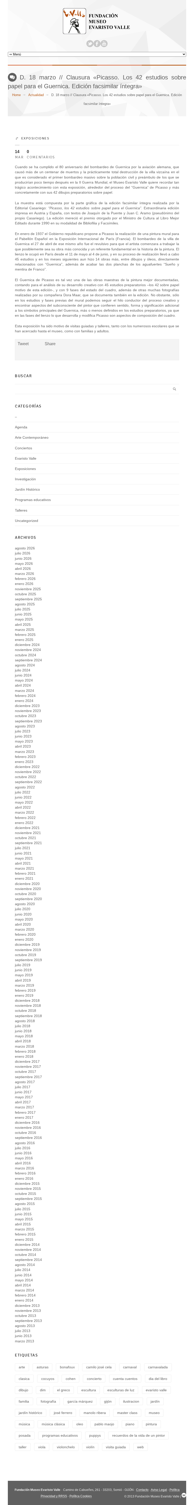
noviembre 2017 (28, 1067)
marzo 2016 (24, 1168)
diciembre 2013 (27, 1306)
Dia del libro (158, 1379)
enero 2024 (24, 701)
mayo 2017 (24, 1097)
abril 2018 (23, 1041)
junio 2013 (23, 1336)
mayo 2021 (24, 858)
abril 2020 (23, 924)
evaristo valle (156, 1390)
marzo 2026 (24, 574)
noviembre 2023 (28, 711)
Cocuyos (47, 1379)
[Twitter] (89, 43)
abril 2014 (23, 1285)
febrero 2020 (25, 934)
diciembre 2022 (27, 767)
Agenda (21, 427)
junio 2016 (23, 1153)
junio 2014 (23, 1275)
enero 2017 (24, 1117)
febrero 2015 (25, 1234)
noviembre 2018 (28, 1006)
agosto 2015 (25, 1204)
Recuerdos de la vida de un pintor (138, 1435)
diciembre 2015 (27, 1184)
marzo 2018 (24, 1046)
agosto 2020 (25, 904)
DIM (43, 1390)
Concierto (94, 1379)
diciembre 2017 (27, 1061)
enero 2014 (24, 1300)
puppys (95, 1435)
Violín (90, 1447)
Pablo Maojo (104, 1424)
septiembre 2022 (28, 782)
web (140, 1447)
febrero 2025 (25, 635)
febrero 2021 (25, 873)
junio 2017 (23, 1092)
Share (50, 344)
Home (16, 95)
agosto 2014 (25, 1265)
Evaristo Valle (25, 458)
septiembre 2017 (28, 1077)
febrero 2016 (25, 1173)
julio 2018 (22, 1026)
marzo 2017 (24, 1107)
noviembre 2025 (28, 589)
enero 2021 (24, 878)
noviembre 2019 (28, 950)
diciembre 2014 (27, 1245)
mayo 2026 (24, 564)
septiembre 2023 (28, 721)
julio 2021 (22, 848)
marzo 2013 (24, 1341)
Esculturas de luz (120, 1390)
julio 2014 (22, 1270)
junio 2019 (23, 970)
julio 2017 (22, 1087)
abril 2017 (23, 1102)
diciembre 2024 (27, 645)
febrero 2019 (25, 990)
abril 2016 (23, 1163)
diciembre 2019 (27, 944)
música (24, 1424)
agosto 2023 (25, 726)
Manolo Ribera (95, 1413)
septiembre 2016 (28, 1138)
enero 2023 (24, 762)
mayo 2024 (24, 680)
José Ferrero (63, 1413)
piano (130, 1424)
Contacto (142, 1489)
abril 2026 (23, 569)
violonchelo (66, 1447)
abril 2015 (23, 1224)
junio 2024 (23, 675)
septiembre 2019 (28, 960)
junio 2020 (23, 914)
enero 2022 (24, 823)
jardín (155, 1401)
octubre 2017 (25, 1072)
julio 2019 (22, 965)
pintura (151, 1424)
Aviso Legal (159, 1489)
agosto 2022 (25, 787)
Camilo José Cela (99, 1367)
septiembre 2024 (28, 660)
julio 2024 (22, 670)
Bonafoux (67, 1367)
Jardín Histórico (27, 489)
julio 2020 (22, 909)
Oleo (79, 1424)
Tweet (23, 344)
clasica (24, 1379)
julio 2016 (22, 1148)
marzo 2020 (24, 929)
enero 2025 (24, 640)
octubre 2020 (25, 894)
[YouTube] (104, 43)
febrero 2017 (25, 1112)
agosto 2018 (25, 1021)
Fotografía (48, 1401)
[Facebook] (97, 43)
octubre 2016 (25, 1133)
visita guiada (116, 1447)
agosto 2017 (25, 1082)
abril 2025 (23, 625)
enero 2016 (24, 1178)
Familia (24, 1401)
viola (41, 1447)
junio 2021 (23, 853)
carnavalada (158, 1367)
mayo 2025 (24, 619)
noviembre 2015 (28, 1189)
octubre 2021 (25, 838)
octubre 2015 (25, 1194)
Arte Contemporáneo (31, 437)
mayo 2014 (24, 1280)
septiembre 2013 (28, 1321)
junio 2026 (23, 558)
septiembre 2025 (28, 599)
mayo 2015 (24, 1219)
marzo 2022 (24, 812)
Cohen (71, 1379)
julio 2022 (22, 792)
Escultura (88, 1390)
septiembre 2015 (28, 1199)
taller (23, 1447)
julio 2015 (22, 1209)
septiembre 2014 (28, 1260)
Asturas (42, 1367)
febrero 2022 (25, 818)
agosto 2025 (25, 604)
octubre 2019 (25, 955)
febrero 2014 (25, 1295)
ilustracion (131, 1401)
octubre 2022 (25, 777)
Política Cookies (80, 1496)
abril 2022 (23, 807)
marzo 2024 (24, 691)
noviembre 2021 (28, 833)
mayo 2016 (24, 1158)
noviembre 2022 (28, 772)
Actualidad (36, 95)
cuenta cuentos (125, 1379)
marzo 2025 (24, 630)
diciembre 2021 (27, 828)
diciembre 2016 (27, 1122)
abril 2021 (23, 863)
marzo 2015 (24, 1229)
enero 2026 (24, 584)
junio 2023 (23, 736)
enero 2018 (24, 1056)
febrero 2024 (25, 696)
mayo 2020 (24, 919)
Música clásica (53, 1424)
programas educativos (60, 1435)
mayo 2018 (24, 1036)
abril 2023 (23, 746)
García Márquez (80, 1401)
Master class (127, 1413)
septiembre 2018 (28, 1016)
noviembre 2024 (28, 650)
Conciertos (23, 448)
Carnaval (130, 1367)
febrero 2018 (25, 1051)
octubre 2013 (25, 1316)
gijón (108, 1401)
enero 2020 (24, 939)
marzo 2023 (24, 752)
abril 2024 (23, 685)
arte (22, 1367)
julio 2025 (22, 609)
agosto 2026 (25, 548)
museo (154, 1413)
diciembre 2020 (27, 884)
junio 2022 (23, 797)
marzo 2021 (24, 868)
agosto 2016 (25, 1143)
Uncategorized (26, 521)
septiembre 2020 (28, 899)
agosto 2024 (25, 665)
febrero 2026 (25, 579)
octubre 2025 (25, 594)
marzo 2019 (24, 985)
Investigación (25, 479)
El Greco (63, 1390)
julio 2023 (22, 731)
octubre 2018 (25, 1011)
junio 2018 (23, 1031)
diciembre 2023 (27, 706)
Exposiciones (35, 138)
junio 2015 (23, 1214)
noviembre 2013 (28, 1311)
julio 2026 (22, 553)
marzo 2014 (24, 1290)
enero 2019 (24, 995)
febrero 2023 (25, 757)
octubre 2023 (25, 716)
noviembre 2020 (28, 889)
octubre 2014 (25, 1255)
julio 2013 (22, 1331)
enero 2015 (24, 1239)
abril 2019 (23, 980)
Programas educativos (33, 500)
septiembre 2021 (28, 843)
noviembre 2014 (28, 1250)
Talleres (21, 510)
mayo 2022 (24, 802)
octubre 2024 (25, 655)
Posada (25, 1435)
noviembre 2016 (28, 1128)
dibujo (23, 1390)
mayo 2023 (24, 741)
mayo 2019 (24, 975)
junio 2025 (23, 614)
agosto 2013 (25, 1326)
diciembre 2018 (27, 1000)
